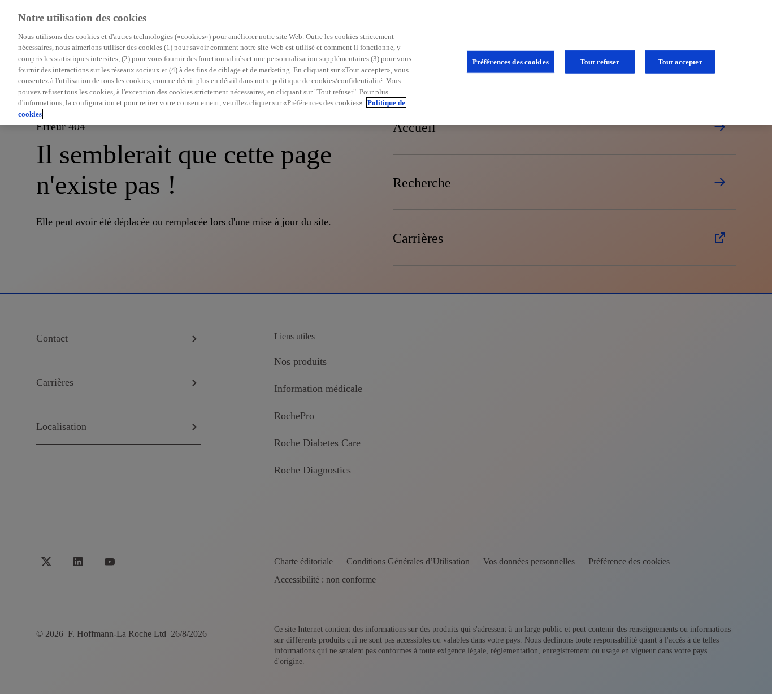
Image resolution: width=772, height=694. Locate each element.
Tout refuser (600, 61)
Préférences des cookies (510, 61)
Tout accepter (680, 61)
